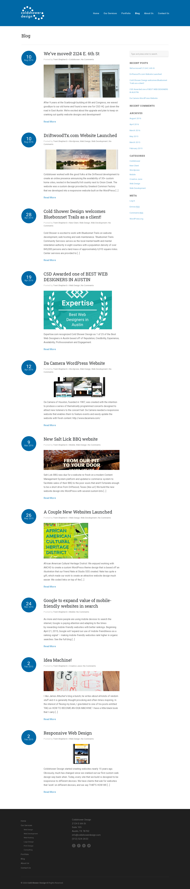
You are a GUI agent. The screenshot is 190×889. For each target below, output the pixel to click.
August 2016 (135, 118)
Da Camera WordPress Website (74, 363)
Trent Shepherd (60, 59)
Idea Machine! (58, 660)
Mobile (72, 445)
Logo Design (29, 842)
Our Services (110, 13)
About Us (148, 13)
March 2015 (135, 142)
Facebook (79, 845)
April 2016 (134, 124)
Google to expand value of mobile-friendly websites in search (77, 603)
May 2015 (134, 136)
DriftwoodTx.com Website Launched (80, 135)
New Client (74, 223)
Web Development (99, 141)
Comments (136, 213)
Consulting (28, 850)
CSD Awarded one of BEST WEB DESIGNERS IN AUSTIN (76, 276)
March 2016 (135, 130)
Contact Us (163, 13)
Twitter (89, 845)
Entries (135, 206)
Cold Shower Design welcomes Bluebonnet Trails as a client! (74, 214)
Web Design (85, 141)
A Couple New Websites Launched (78, 512)
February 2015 (136, 148)
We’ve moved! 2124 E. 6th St (71, 53)
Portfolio (126, 13)
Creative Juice (75, 666)
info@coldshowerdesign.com (86, 835)
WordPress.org (136, 218)
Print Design (28, 846)
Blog (137, 13)
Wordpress (74, 141)
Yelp (74, 845)
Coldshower (74, 59)
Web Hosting (29, 838)
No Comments (87, 59)
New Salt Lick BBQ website (71, 439)
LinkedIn (84, 845)
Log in (132, 201)
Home (96, 13)
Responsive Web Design (68, 733)
